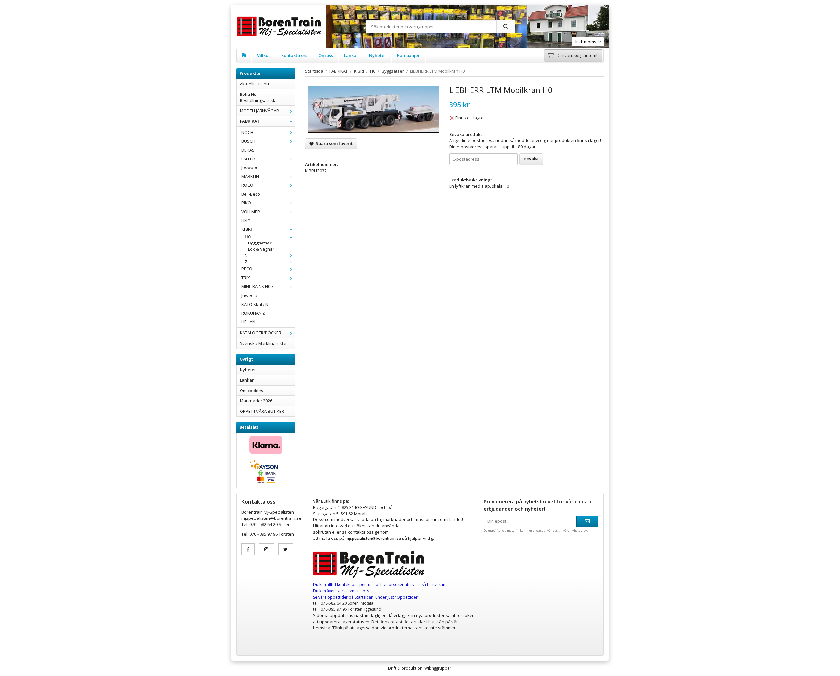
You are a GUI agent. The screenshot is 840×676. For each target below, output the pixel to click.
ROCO (247, 185)
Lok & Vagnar (261, 249)
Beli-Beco (251, 194)
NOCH (247, 132)
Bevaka (531, 159)
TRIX (246, 278)
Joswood (250, 167)
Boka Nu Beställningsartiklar (259, 97)
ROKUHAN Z (253, 313)
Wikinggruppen (438, 668)
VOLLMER (251, 212)
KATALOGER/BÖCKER (260, 333)
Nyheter (377, 55)
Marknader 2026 (256, 401)
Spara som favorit (333, 143)
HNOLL (248, 220)
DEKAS (248, 150)
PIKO (246, 203)
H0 (247, 237)
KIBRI (247, 229)
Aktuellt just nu (254, 84)
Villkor (263, 55)
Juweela (249, 295)
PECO (247, 269)
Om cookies (251, 390)
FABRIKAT (250, 121)
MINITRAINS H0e (257, 286)
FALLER (248, 159)
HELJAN (248, 322)
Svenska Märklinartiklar (263, 343)
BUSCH (248, 141)
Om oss (325, 55)
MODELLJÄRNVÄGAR (259, 111)
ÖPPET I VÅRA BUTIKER (262, 411)
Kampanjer (408, 55)
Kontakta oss (294, 55)
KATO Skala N (255, 304)
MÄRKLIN (250, 176)
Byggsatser (260, 243)
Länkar (351, 55)
